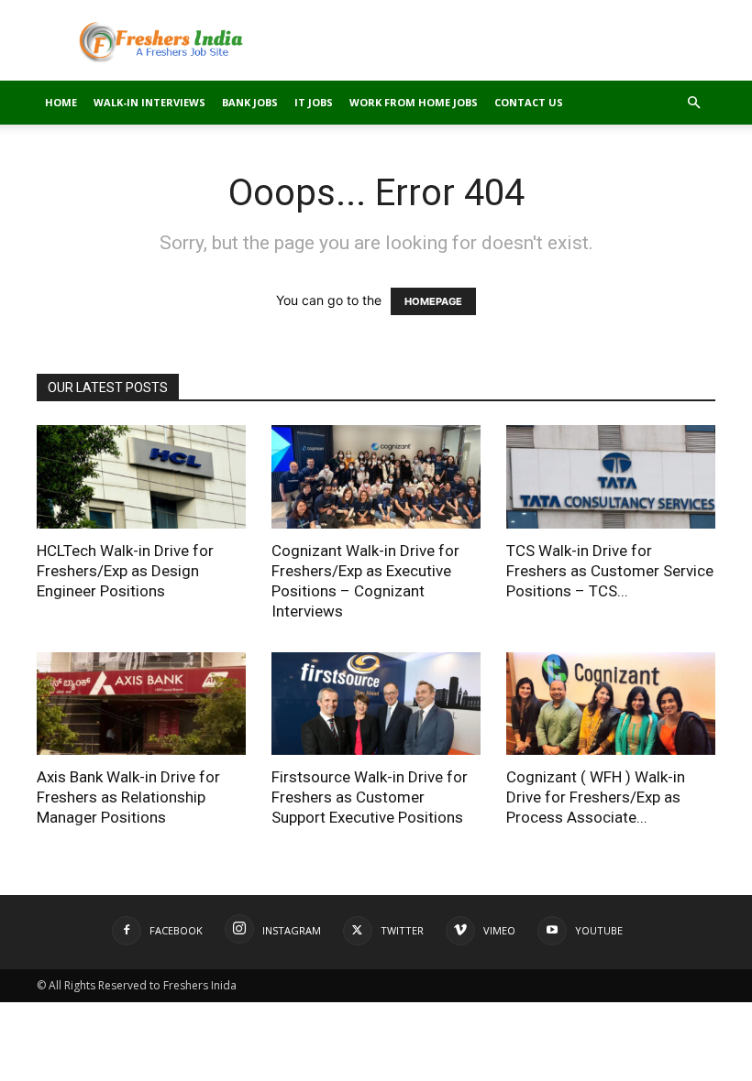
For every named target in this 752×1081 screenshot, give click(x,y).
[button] (693, 103)
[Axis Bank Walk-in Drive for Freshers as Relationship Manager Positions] (141, 704)
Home (61, 102)
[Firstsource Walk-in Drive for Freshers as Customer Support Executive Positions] (376, 704)
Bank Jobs (250, 102)
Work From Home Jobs (413, 102)
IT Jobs (313, 102)
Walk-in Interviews (149, 102)
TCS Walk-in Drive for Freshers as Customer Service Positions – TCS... (609, 570)
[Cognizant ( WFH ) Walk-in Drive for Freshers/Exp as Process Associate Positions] (610, 704)
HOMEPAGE (433, 301)
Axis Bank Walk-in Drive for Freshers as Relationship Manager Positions (128, 797)
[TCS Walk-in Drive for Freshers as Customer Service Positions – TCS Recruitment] (610, 477)
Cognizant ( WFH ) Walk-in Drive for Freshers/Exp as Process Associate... (595, 797)
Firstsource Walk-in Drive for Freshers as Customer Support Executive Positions (369, 797)
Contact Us (528, 102)
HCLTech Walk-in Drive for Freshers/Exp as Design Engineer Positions (125, 570)
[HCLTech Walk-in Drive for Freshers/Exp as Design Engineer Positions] (141, 477)
